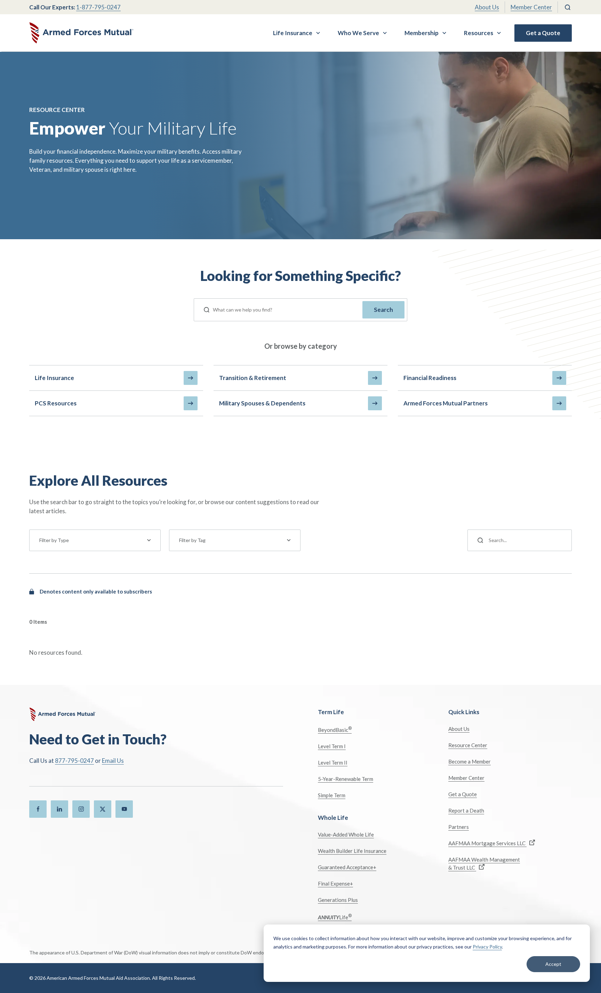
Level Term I (332, 746)
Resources (478, 33)
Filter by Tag (192, 540)
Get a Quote (543, 33)
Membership (421, 33)
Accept (553, 964)
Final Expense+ (335, 883)
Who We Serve (358, 33)
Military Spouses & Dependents (262, 403)
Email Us (113, 760)
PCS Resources (56, 403)
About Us (487, 7)
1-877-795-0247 (98, 7)
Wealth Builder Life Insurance (352, 851)
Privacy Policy (487, 947)
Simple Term (331, 795)
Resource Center (467, 745)
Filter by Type (54, 540)
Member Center (531, 7)
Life (335, 916)
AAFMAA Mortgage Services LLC (487, 843)
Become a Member (469, 761)
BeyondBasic (335, 729)
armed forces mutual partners (445, 403)
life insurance (54, 377)
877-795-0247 (74, 760)
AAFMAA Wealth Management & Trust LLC (484, 863)
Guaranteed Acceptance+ (347, 867)
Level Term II (332, 762)
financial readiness (429, 377)
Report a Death (466, 810)
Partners (458, 827)
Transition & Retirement (252, 377)
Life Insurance (292, 33)
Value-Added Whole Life (346, 834)
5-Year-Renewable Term (345, 779)
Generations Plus (338, 900)
